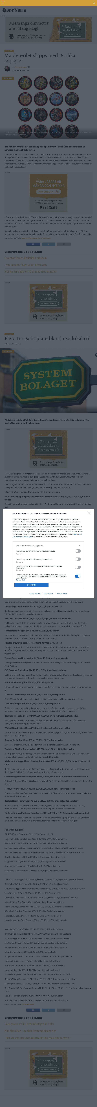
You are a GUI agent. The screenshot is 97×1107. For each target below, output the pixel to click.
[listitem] (48, 546)
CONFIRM (31, 585)
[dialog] (48, 553)
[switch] (78, 551)
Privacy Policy (62, 593)
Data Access (48, 593)
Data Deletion (35, 593)
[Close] (89, 514)
